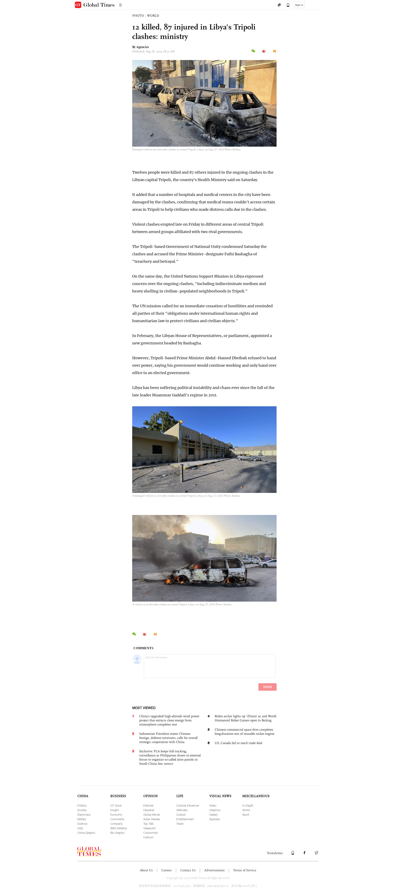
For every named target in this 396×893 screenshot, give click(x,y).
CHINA (82, 796)
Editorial (148, 805)
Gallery (213, 814)
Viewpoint (149, 828)
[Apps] (286, 5)
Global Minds (151, 814)
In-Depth (247, 805)
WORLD (153, 16)
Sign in (299, 5)
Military (81, 819)
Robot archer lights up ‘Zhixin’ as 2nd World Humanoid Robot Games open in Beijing (245, 718)
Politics (81, 805)
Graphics (214, 810)
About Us (146, 870)
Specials (214, 819)
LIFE (179, 796)
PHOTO (138, 16)
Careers (166, 870)
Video (212, 805)
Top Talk (148, 823)
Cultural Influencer (187, 805)
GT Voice (115, 805)
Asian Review (151, 819)
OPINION (150, 796)
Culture (180, 814)
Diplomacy (84, 814)
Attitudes (181, 810)
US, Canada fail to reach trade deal (238, 743)
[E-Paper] (279, 5)
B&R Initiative (118, 828)
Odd (80, 828)
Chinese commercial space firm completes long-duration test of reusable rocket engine (244, 732)
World (246, 810)
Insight (114, 810)
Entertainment (185, 819)
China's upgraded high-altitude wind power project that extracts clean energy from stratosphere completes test (169, 720)
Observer (148, 810)
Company (116, 823)
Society (81, 810)
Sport (245, 814)
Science (82, 823)
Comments (117, 819)
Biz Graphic (117, 832)
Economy (116, 814)
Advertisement (214, 870)
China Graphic (86, 832)
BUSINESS (118, 796)
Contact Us (188, 870)
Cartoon (148, 837)
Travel (179, 823)
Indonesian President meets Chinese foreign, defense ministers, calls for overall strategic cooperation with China (168, 738)
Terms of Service (244, 870)
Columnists (150, 832)
